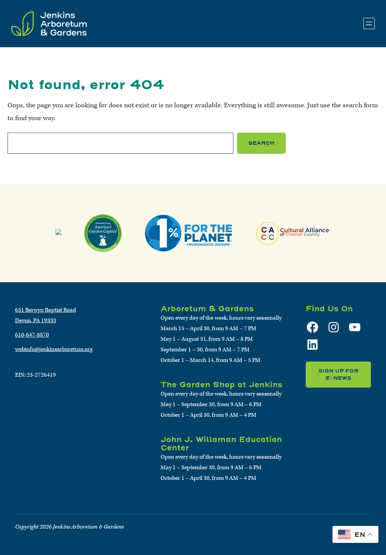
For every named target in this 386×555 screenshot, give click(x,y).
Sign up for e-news (338, 375)
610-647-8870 (32, 335)
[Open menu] (369, 23)
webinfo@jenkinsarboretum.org (54, 349)
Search (261, 143)
